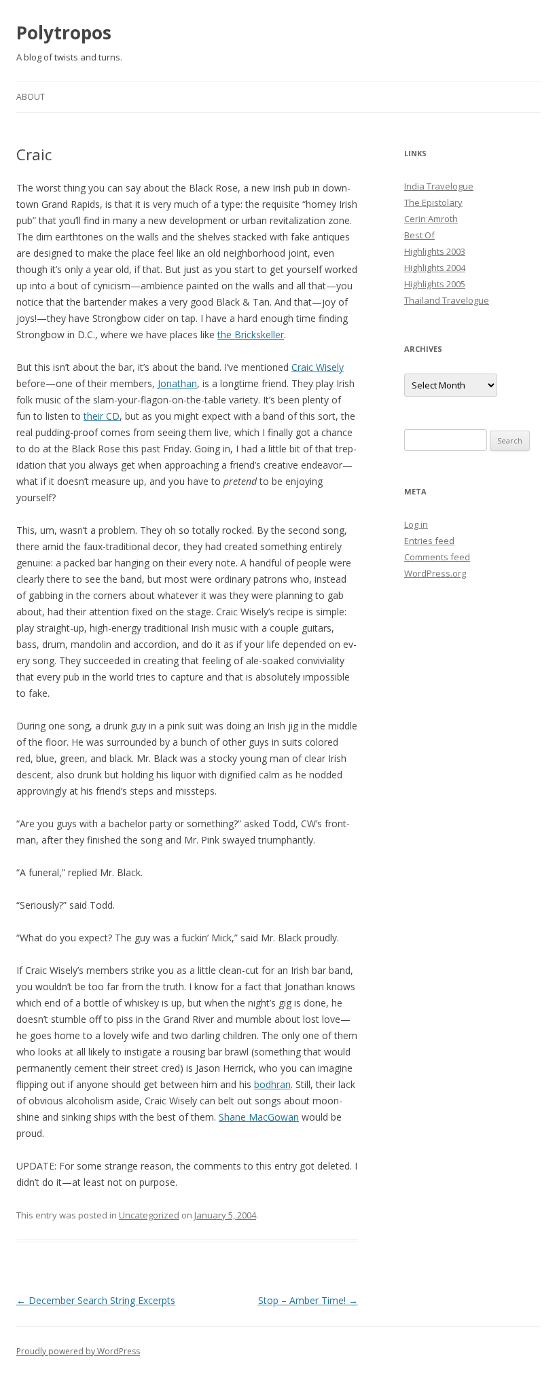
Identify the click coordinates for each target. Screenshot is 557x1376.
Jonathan (177, 383)
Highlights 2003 (434, 251)
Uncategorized (149, 1215)
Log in (416, 524)
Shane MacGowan (259, 1116)
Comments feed (437, 557)
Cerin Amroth (431, 219)
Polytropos (63, 32)
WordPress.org (435, 573)
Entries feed (429, 541)
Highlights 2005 (434, 284)
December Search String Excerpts (95, 1300)
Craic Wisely (317, 367)
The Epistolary (433, 202)
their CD (102, 416)
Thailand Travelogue (446, 300)
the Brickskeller (250, 334)
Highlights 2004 (434, 267)
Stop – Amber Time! (308, 1300)
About (30, 97)
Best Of (419, 235)
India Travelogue (438, 186)
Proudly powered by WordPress (78, 1351)
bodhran (272, 1084)
